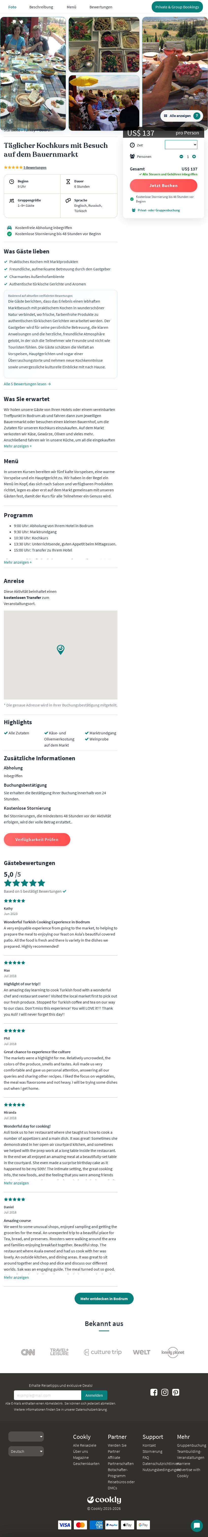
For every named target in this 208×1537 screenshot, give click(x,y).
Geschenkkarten (86, 1463)
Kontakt (149, 1445)
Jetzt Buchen (163, 185)
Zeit (140, 145)
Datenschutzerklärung (91, 1409)
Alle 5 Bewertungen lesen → (27, 383)
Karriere (183, 1463)
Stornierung (152, 1451)
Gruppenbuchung (191, 1445)
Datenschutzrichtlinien (161, 1463)
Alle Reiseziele (84, 1445)
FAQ (146, 1457)
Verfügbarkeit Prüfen (37, 839)
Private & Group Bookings (177, 6)
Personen (144, 156)
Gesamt (137, 169)
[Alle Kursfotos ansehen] (33, 74)
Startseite (12, 129)
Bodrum (46, 129)
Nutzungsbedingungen (161, 1469)
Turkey (29, 129)
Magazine (81, 1457)
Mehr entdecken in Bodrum (104, 1298)
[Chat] (197, 1526)
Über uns (80, 1451)
